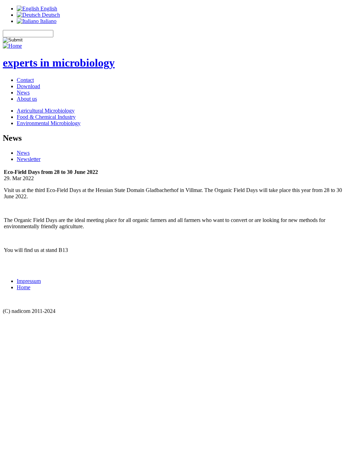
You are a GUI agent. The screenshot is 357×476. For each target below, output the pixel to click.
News (23, 92)
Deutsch (50, 15)
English (48, 8)
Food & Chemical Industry (46, 117)
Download (28, 86)
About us (27, 99)
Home (23, 287)
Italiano (47, 21)
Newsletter (28, 159)
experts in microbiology (59, 62)
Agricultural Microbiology (46, 111)
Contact (25, 80)
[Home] (12, 46)
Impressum (29, 281)
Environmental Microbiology (49, 123)
